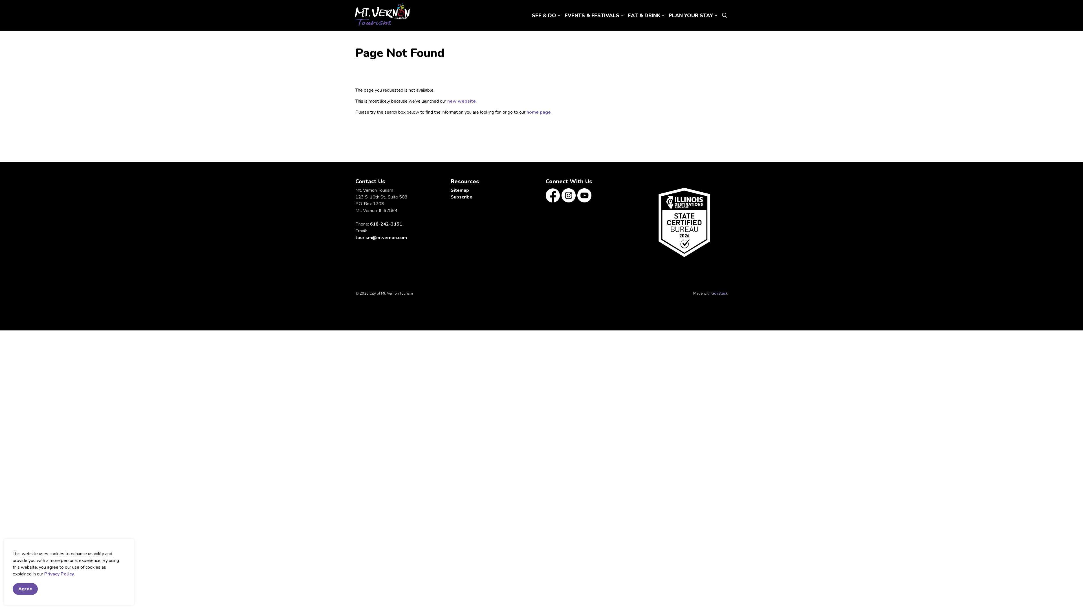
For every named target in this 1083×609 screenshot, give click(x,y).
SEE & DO (544, 15)
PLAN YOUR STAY (691, 15)
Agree (25, 589)
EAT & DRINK (644, 15)
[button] (684, 222)
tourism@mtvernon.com (381, 238)
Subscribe (461, 197)
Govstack (719, 293)
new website (461, 101)
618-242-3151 (386, 224)
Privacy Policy (59, 574)
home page (539, 112)
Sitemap (460, 190)
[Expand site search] (724, 15)
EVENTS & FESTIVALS (592, 15)
